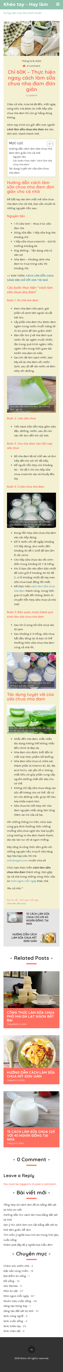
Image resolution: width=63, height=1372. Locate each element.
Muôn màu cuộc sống (17, 1301)
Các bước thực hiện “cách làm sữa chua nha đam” (32, 162)
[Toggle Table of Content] (48, 144)
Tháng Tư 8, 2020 (31, 61)
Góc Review (11, 1286)
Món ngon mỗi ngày (29, 900)
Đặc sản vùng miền (16, 1271)
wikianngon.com (17, 860)
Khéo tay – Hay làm (26, 4)
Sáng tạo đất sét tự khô (18, 1311)
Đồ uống (9, 1281)
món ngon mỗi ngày (23, 881)
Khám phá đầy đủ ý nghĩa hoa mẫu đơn (28, 1244)
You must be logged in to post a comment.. (30, 1184)
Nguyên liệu (19, 156)
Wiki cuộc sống (13, 1321)
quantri (33, 95)
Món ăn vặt (12, 900)
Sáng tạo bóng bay (15, 1306)
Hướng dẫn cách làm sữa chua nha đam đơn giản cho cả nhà (30, 150)
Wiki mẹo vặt (12, 1331)
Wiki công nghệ (13, 1316)
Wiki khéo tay (12, 1326)
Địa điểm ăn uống (15, 1276)
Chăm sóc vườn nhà (16, 1266)
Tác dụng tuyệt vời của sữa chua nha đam (29, 170)
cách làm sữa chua (16, 903)
